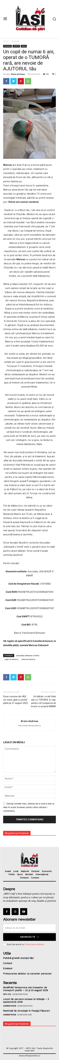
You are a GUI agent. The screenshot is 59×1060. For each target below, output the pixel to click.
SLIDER (16, 46)
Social (24, 46)
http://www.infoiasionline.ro (29, 725)
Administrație (9, 1006)
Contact (35, 877)
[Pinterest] (21, 81)
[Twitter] (13, 81)
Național (25, 871)
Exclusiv (35, 871)
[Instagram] (15, 911)
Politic (11, 874)
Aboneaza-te (27, 937)
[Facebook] (6, 81)
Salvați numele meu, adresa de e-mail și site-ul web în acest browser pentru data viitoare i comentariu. (28, 807)
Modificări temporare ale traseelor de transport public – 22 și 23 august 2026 (25, 989)
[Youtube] (23, 911)
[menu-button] (5, 19)
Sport (20, 874)
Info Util (7, 994)
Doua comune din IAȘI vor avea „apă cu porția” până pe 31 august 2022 (15, 699)
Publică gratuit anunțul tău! (18, 958)
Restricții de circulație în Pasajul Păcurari (26, 1010)
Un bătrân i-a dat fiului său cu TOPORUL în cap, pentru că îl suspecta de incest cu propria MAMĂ (43, 701)
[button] (54, 19)
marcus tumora (28, 659)
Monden (29, 874)
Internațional (42, 874)
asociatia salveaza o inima (27, 655)
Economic (47, 871)
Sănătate (15, 41)
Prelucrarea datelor (34, 944)
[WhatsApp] (28, 81)
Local (15, 871)
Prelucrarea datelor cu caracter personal (27, 973)
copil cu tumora (11, 659)
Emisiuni (24, 877)
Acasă (5, 41)
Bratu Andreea (18, 74)
